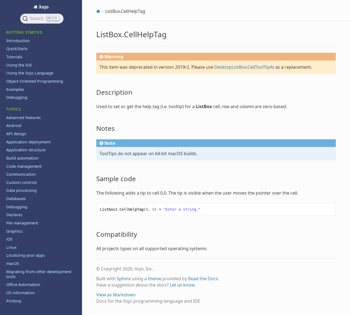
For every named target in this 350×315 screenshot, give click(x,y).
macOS (12, 263)
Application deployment (28, 142)
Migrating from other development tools (38, 274)
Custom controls (21, 182)
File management (22, 223)
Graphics (14, 231)
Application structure (25, 149)
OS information (20, 292)
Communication (21, 174)
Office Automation (23, 284)
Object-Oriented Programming (34, 81)
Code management (24, 166)
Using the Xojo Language (29, 73)
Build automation (22, 158)
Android (13, 125)
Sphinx (124, 279)
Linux (11, 247)
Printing (13, 301)
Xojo (43, 7)
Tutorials (14, 56)
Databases (16, 198)
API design (16, 133)
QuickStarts (17, 48)
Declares (14, 214)
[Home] (98, 11)
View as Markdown (116, 295)
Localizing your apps (25, 255)
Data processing (21, 190)
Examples (15, 89)
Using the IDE (19, 65)
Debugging (16, 97)
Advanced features (23, 117)
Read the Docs (203, 279)
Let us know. (183, 285)
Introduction (18, 40)
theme (154, 279)
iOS (9, 239)
